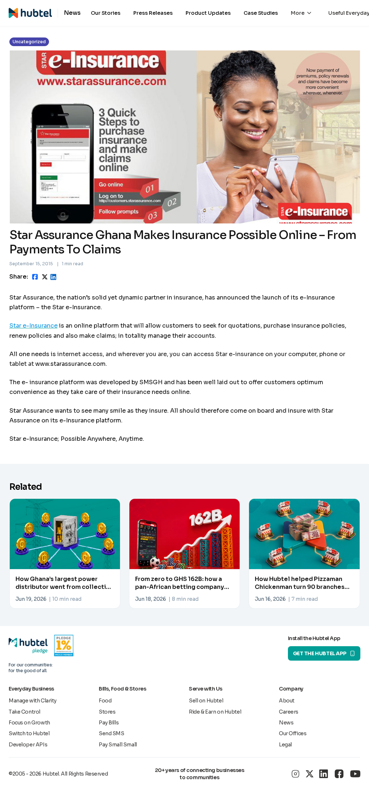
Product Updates (208, 13)
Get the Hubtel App (320, 653)
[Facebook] (339, 773)
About (286, 700)
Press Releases (153, 13)
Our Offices (292, 733)
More (297, 13)
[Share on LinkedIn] (53, 277)
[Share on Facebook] (35, 276)
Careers (288, 712)
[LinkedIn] (323, 773)
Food (105, 700)
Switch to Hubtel (29, 733)
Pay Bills (109, 722)
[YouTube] (355, 774)
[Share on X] (45, 277)
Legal (285, 744)
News (286, 722)
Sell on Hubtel (206, 700)
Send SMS (111, 733)
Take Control (24, 712)
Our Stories (105, 13)
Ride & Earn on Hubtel (215, 712)
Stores (107, 712)
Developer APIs (28, 744)
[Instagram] (295, 773)
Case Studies (261, 13)
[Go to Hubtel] (33, 13)
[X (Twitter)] (310, 773)
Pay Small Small (118, 744)
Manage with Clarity (33, 700)
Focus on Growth (29, 722)
